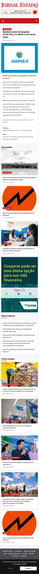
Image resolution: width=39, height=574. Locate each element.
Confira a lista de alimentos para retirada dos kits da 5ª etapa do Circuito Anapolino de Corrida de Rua (19, 324)
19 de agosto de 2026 (9, 182)
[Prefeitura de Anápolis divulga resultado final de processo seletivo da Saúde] (19, 234)
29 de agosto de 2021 (9, 40)
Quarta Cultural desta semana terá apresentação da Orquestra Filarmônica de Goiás (19, 179)
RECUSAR (11, 568)
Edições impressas (14, 553)
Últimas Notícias (15, 384)
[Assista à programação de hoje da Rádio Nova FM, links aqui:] (19, 198)
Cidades (25, 553)
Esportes (24, 556)
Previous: (17, 129)
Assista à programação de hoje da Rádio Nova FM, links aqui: (19, 350)
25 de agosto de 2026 (9, 394)
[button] (3, 20)
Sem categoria (7, 29)
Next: (18, 136)
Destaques (6, 384)
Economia (15, 556)
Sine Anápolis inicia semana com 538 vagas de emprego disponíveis (17, 330)
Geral (5, 553)
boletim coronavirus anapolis (14, 120)
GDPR (24, 564)
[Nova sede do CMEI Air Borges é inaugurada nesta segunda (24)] (19, 448)
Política (31, 553)
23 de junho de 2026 (9, 218)
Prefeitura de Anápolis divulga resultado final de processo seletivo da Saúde (18, 250)
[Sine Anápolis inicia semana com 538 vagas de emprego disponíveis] (19, 411)
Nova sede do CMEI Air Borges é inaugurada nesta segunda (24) (19, 336)
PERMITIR (28, 568)
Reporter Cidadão (29, 551)
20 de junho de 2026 (9, 253)
